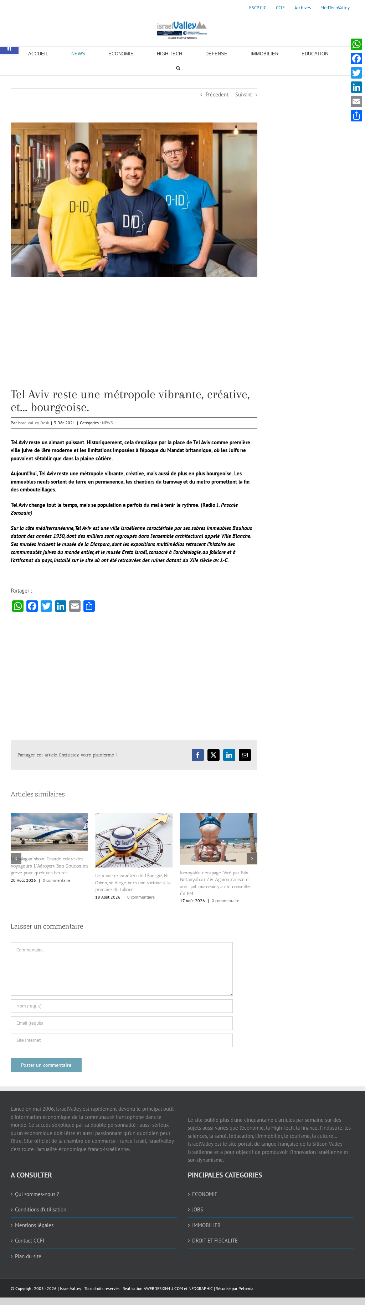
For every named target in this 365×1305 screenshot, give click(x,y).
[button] (16, 858)
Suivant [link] (243, 94)
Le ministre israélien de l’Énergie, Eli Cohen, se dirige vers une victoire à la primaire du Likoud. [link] (60, 882)
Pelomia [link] (245, 1288)
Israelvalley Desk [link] (33, 422)
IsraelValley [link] (70, 1288)
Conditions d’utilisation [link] (40, 1209)
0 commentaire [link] (68, 897)
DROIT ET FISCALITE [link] (215, 1240)
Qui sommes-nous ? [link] (37, 1194)
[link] (258, 8)
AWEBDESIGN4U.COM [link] (163, 1288)
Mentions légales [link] (34, 1225)
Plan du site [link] (28, 1256)
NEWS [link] (107, 422)
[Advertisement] (134, 338)
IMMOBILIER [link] (206, 1225)
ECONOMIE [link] (204, 1194)
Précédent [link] (217, 94)
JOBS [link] (197, 1209)
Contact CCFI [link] (29, 1240)
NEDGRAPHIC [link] (200, 1288)
